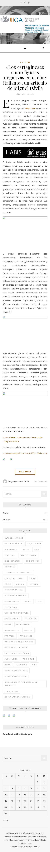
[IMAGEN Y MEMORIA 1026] (25, 24)
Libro (39, 601)
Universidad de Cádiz (16, 670)
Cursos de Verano (14, 578)
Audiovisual (11, 549)
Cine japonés (33, 561)
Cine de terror (28, 555)
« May (5, 820)
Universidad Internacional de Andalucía (21, 684)
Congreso (10, 567)
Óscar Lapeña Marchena (18, 697)
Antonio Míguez (13, 544)
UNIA (34, 665)
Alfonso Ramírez (14, 538)
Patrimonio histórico (17, 653)
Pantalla (10, 636)
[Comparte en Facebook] (6, 461)
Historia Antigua (14, 590)
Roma (7, 665)
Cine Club (10, 555)
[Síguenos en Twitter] (10, 716)
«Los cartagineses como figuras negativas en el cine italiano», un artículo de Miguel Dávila (25, 77)
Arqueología (34, 544)
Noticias (25, 62)
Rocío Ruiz (29, 659)
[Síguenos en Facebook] (5, 716)
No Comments (40, 481)
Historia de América (16, 596)
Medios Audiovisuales (17, 613)
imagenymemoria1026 (18, 481)
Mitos (8, 624)
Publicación (11, 659)
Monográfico (12, 630)
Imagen (28, 601)
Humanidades (12, 601)
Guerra (20, 584)
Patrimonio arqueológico (19, 642)
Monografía (22, 624)
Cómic (8, 584)
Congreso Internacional (18, 572)
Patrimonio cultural (16, 647)
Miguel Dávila (12, 619)
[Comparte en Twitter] (13, 461)
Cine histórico (13, 561)
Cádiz (32, 578)
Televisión (21, 665)
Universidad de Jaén (15, 676)
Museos (28, 630)
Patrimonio (26, 636)
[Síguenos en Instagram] (15, 716)
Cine (36, 549)
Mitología (30, 619)
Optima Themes (33, 846)
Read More (25, 471)
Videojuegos (11, 691)
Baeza (26, 549)
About (5, 513)
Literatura (11, 607)
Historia (33, 584)
